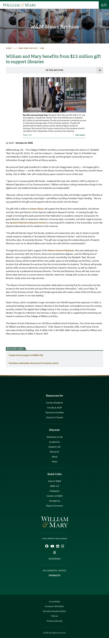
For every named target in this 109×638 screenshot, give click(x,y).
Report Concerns (54, 506)
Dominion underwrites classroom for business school (33, 363)
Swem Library (37, 208)
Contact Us (54, 575)
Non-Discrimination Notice (54, 611)
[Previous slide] (25, 93)
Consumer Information (54, 606)
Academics (54, 442)
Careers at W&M (55, 496)
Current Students (54, 402)
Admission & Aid (54, 437)
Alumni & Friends (54, 417)
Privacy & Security (54, 621)
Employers (54, 491)
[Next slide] (83, 93)
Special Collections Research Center (28, 222)
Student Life (54, 447)
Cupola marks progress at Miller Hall (26, 355)
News (54, 461)
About (54, 456)
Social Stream (54, 558)
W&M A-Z (54, 486)
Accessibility (54, 602)
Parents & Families (54, 412)
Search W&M (54, 481)
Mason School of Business (61, 250)
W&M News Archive (54, 27)
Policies (54, 616)
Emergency (54, 501)
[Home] (19, 5)
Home (8, 48)
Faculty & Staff (54, 407)
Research (54, 452)
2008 (42, 48)
